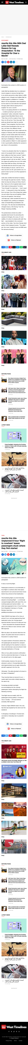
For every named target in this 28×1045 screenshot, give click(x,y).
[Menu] (2, 2)
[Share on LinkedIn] (11, 62)
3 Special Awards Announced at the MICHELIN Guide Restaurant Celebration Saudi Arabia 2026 (16, 410)
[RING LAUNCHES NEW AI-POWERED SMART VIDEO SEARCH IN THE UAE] (4, 418)
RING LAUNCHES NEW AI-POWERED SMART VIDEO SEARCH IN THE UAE (16, 417)
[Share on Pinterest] (8, 62)
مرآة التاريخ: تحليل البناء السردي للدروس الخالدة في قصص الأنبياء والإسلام (14, 468)
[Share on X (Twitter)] (5, 62)
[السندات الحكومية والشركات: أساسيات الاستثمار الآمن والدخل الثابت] (14, 481)
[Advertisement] (14, 20)
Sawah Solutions (14, 1038)
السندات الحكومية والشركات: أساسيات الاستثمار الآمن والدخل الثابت (14, 491)
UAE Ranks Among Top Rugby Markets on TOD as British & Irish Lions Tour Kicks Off (14, 761)
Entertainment (4, 40)
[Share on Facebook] (2, 62)
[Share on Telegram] (14, 62)
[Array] (14, 263)
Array (2, 272)
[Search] (26, 2)
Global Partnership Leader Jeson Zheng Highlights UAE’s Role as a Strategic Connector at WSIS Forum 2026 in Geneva (17, 400)
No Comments (13, 58)
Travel (3, 535)
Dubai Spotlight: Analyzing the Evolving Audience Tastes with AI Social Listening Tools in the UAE (15, 446)
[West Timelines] (14, 2)
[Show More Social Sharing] (16, 62)
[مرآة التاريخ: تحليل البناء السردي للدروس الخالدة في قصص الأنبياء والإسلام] (14, 459)
